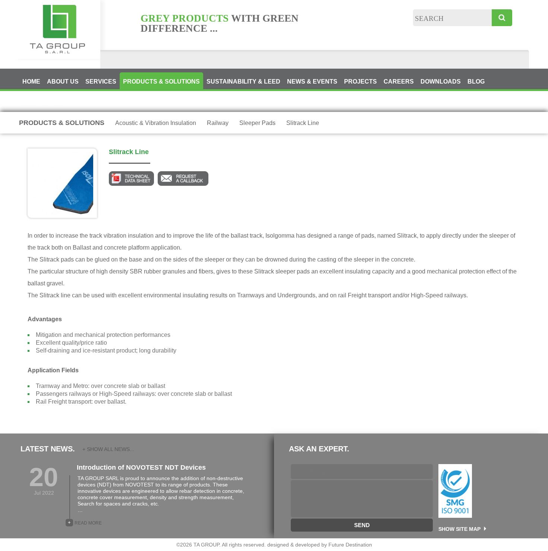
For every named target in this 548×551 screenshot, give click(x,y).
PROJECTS (360, 81)
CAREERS (399, 81)
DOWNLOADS (441, 81)
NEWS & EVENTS (312, 81)
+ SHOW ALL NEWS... (108, 449)
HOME (31, 81)
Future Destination (350, 545)
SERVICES (100, 81)
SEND (362, 525)
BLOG (476, 81)
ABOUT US (63, 81)
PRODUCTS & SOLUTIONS (161, 81)
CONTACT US (42, 103)
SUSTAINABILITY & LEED (243, 81)
